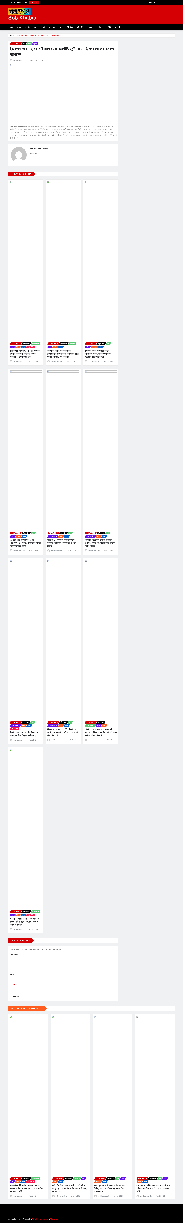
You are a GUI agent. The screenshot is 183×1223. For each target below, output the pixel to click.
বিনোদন (70, 27)
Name (12, 974)
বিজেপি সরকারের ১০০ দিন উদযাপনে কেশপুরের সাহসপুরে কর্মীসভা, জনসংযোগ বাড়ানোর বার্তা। (63, 732)
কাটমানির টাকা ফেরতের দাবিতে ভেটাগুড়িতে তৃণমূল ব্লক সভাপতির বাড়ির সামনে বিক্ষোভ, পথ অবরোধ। (63, 353)
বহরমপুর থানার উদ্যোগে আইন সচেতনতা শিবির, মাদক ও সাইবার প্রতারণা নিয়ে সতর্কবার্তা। (98, 353)
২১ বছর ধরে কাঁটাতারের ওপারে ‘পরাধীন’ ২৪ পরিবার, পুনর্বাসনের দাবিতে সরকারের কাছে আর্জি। (25, 543)
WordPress (36, 1219)
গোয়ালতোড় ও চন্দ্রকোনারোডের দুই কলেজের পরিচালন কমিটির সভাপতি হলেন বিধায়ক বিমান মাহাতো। (101, 732)
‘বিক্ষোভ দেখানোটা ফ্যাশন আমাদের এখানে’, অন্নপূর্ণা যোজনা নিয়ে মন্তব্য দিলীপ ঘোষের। (100, 543)
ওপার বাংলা (53, 27)
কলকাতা (27, 27)
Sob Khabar (22, 17)
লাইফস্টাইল (81, 27)
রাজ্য (19, 27)
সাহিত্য (99, 27)
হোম (11, 27)
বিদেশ (43, 27)
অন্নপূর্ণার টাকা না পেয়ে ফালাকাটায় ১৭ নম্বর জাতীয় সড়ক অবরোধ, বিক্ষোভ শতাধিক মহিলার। (25, 921)
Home (12, 35)
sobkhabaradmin (19, 60)
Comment (14, 954)
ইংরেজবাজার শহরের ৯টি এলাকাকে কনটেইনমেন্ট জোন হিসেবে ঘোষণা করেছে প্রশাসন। (39, 35)
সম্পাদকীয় (118, 27)
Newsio (45, 1219)
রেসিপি (108, 27)
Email (12, 985)
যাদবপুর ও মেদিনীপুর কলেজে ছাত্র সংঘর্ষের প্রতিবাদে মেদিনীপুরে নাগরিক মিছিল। (62, 543)
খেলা (62, 27)
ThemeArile (54, 1219)
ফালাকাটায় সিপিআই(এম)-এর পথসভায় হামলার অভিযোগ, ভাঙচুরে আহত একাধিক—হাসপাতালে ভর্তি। (25, 353)
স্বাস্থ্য (91, 27)
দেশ (35, 27)
